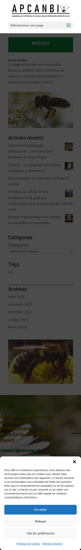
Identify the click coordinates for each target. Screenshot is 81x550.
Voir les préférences (41, 533)
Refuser (40, 521)
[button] (74, 462)
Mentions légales (52, 543)
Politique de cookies (28, 543)
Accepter (40, 509)
